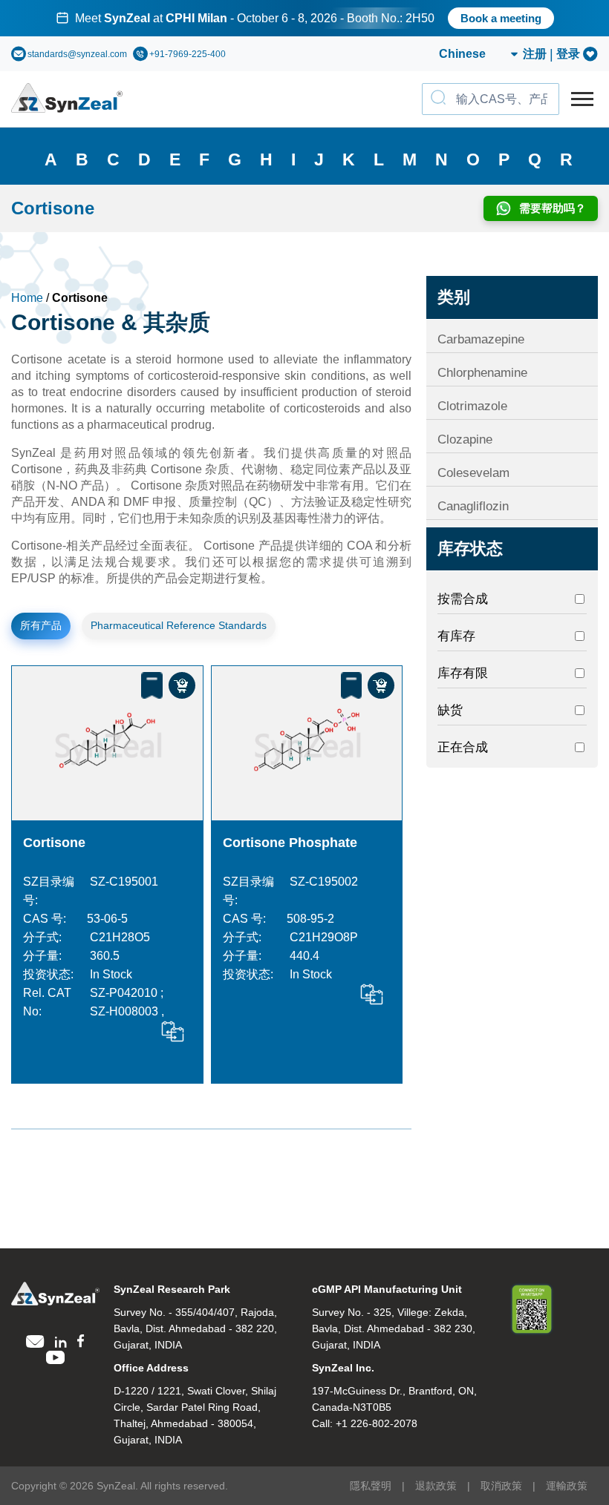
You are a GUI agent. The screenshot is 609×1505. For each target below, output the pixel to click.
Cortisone (54, 842)
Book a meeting (500, 18)
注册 (535, 54)
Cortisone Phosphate (290, 842)
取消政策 (501, 1486)
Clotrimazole (472, 406)
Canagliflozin (473, 506)
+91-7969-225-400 (187, 54)
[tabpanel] (304, 18)
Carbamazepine (480, 339)
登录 (568, 54)
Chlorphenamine (482, 373)
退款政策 (436, 1486)
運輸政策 (566, 1486)
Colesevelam (473, 473)
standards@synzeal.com (77, 54)
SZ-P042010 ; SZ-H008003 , (127, 1002)
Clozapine (464, 439)
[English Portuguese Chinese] (461, 54)
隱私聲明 (370, 1486)
